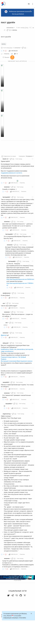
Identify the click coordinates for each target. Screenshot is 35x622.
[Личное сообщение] (10, 30)
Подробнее (17, 580)
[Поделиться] (2, 53)
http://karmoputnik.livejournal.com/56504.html (20, 279)
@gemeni (4, 335)
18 (17, 53)
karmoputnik (29, 349)
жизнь (14, 30)
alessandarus (21, 349)
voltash (11, 349)
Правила (3, 359)
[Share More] (12, 57)
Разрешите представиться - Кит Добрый (13, 357)
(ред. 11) (23, 27)
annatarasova (9, 351)
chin (15, 349)
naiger (3, 351)
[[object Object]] (12, 53)
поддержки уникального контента (11, 173)
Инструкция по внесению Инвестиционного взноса (16, 361)
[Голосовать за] (2, 50)
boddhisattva (5, 349)
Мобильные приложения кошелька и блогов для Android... (20, 13)
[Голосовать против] (6, 50)
